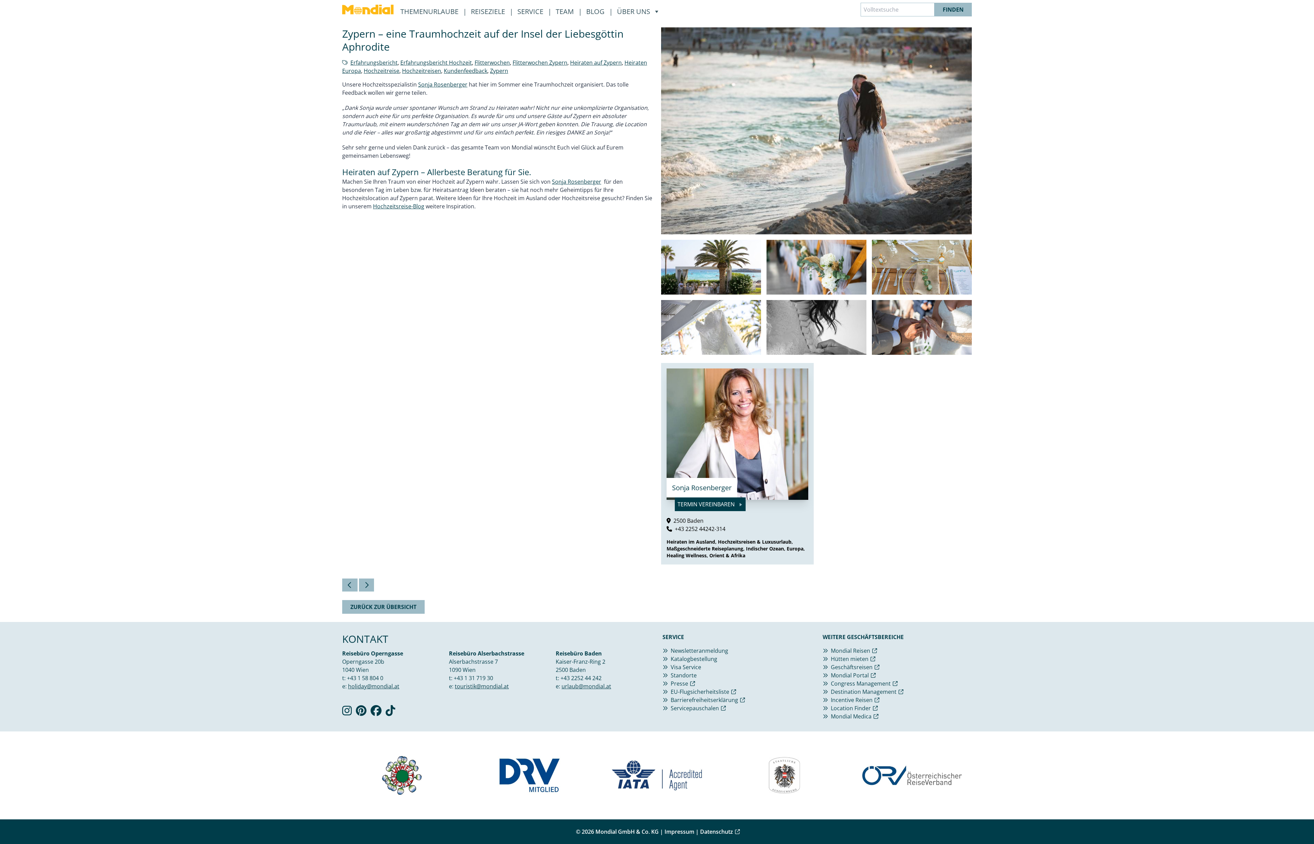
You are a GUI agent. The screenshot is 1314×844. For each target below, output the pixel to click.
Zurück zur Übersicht (383, 607)
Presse (679, 683)
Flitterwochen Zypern (540, 62)
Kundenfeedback (465, 71)
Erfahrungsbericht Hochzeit (436, 62)
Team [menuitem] (566, 11)
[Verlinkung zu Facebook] (376, 712)
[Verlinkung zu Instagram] (347, 712)
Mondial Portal (850, 675)
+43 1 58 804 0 (365, 678)
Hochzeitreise (381, 71)
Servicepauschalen (695, 708)
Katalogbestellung (694, 659)
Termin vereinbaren (707, 504)
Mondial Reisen (850, 650)
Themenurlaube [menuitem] (430, 11)
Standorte (684, 675)
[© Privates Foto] (711, 267)
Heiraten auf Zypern (596, 62)
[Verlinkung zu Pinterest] (361, 712)
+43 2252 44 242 (581, 678)
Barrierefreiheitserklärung (704, 700)
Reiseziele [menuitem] (489, 11)
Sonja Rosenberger (442, 84)
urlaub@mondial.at (586, 686)
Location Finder (851, 708)
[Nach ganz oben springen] (1292, 822)
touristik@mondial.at (482, 686)
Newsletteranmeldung (699, 650)
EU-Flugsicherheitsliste (700, 692)
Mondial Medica (851, 716)
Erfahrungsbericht (374, 62)
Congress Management (861, 683)
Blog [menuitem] (596, 11)
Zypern (499, 71)
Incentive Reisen (852, 700)
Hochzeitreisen (421, 71)
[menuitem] (368, 9)
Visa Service (686, 667)
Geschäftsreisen (852, 667)
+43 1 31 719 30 (473, 678)
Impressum (679, 831)
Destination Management (864, 692)
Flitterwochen (492, 62)
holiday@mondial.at (373, 686)
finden (953, 9)
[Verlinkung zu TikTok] (390, 712)
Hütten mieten (849, 659)
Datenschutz (716, 831)
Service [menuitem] (531, 11)
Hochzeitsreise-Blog (398, 206)
